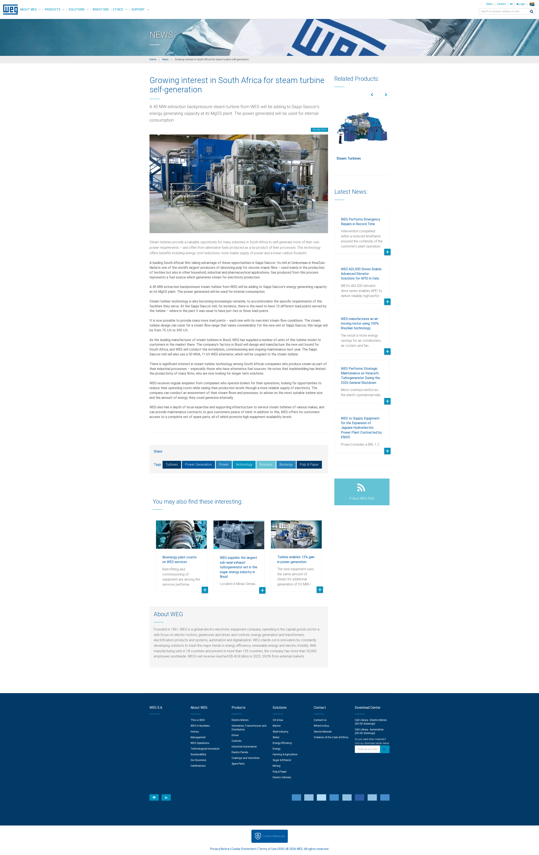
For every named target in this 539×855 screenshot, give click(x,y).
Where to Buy (321, 725)
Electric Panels (240, 752)
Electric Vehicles (282, 777)
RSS (281, 849)
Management (198, 737)
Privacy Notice (219, 849)
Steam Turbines (348, 158)
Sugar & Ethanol (282, 760)
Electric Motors (240, 720)
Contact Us (320, 720)
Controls (236, 740)
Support (138, 9)
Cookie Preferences (273, 836)
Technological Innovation (205, 748)
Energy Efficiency (282, 743)
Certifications (198, 765)
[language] (533, 4)
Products (52, 9)
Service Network (323, 731)
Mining (276, 765)
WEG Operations (200, 743)
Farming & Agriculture (285, 754)
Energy (276, 748)
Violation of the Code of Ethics (331, 737)
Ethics (118, 9)
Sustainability (198, 754)
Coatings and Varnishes (246, 758)
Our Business (198, 760)
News (489, 4)
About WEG (28, 9)
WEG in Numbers (200, 725)
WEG (9, 9)
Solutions (77, 9)
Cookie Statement (243, 849)
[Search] (531, 12)
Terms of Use (267, 849)
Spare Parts (238, 763)
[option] (181, 553)
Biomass (266, 464)
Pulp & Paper (309, 464)
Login (521, 4)
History (195, 731)
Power (224, 464)
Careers (501, 4)
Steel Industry (280, 731)
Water (276, 737)
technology (244, 464)
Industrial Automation (244, 746)
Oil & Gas (278, 720)
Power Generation (198, 464)
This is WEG (198, 720)
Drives (235, 735)
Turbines (172, 464)
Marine (276, 725)
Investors (101, 9)
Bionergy (286, 464)
